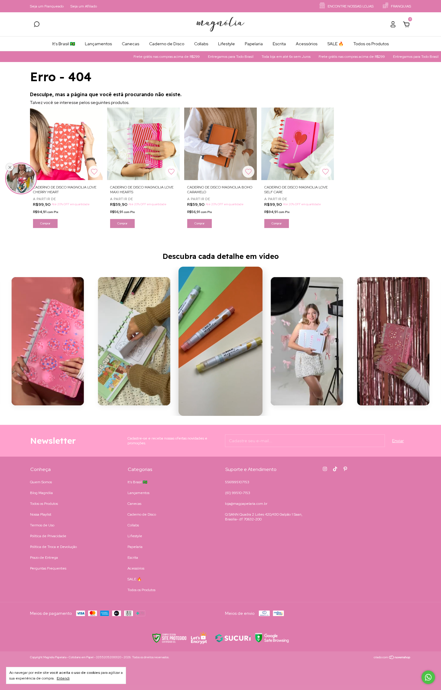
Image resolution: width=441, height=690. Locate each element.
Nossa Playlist (40, 514)
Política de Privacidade (48, 536)
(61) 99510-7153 (237, 492)
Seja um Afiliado (83, 6)
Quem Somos (41, 482)
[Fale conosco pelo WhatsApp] (428, 677)
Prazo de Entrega (44, 557)
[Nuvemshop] (392, 658)
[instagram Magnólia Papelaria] (324, 468)
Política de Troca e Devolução (53, 546)
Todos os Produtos (371, 43)
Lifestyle (226, 43)
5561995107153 (237, 482)
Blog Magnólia (41, 492)
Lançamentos (98, 43)
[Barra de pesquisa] (36, 25)
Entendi (63, 678)
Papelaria (254, 43)
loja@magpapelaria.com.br (246, 503)
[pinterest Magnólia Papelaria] (345, 468)
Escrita (279, 43)
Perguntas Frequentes (48, 568)
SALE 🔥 (335, 43)
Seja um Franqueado (47, 6)
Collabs (201, 43)
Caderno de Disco (166, 43)
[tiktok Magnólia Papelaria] (335, 468)
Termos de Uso (42, 525)
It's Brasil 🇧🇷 (63, 43)
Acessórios (306, 43)
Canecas (130, 43)
